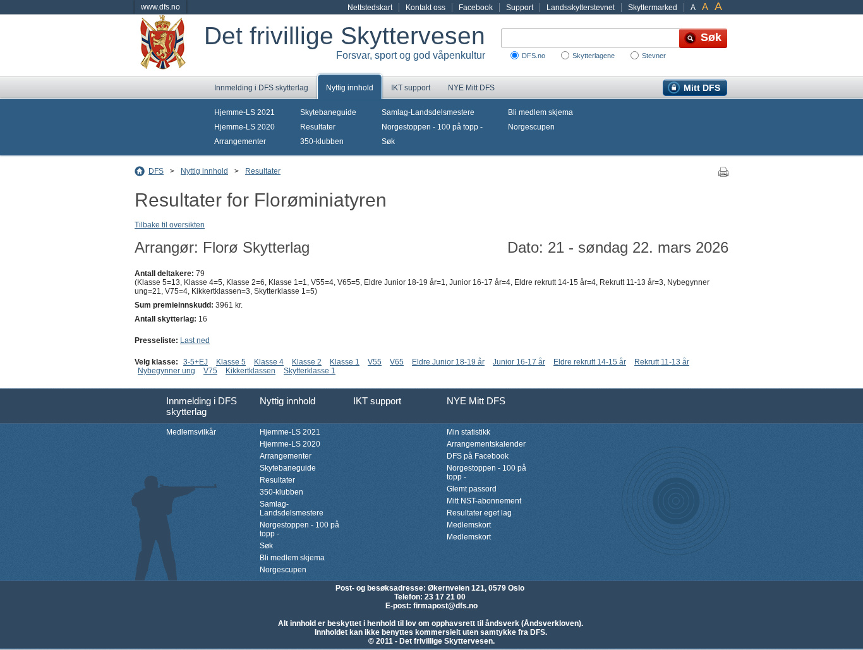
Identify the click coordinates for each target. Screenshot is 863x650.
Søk (388, 141)
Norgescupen (531, 127)
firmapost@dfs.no (445, 605)
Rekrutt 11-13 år (661, 362)
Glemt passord (472, 488)
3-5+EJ (195, 362)
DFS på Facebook (478, 456)
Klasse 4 (269, 362)
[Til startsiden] (169, 45)
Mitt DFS (702, 88)
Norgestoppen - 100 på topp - (432, 127)
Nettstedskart (369, 7)
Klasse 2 (307, 362)
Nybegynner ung (166, 370)
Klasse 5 (231, 362)
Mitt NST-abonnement (484, 501)
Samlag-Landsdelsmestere (428, 112)
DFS (156, 171)
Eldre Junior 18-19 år (448, 362)
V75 (210, 370)
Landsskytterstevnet (580, 7)
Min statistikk (468, 432)
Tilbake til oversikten (170, 224)
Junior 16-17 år (519, 362)
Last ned (195, 340)
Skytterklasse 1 (309, 370)
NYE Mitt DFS (471, 87)
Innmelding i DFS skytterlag (261, 87)
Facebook (476, 7)
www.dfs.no (160, 7)
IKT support (410, 87)
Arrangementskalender (486, 444)
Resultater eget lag (479, 513)
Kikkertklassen (250, 370)
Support (519, 7)
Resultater (317, 127)
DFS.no (533, 55)
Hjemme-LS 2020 (244, 127)
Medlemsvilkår (191, 432)
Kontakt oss (425, 7)
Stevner (654, 55)
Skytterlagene (593, 55)
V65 (397, 362)
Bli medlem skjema (540, 112)
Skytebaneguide (328, 112)
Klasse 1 (344, 362)
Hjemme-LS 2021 (244, 112)
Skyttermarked (652, 7)
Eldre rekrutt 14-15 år (589, 362)
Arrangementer (240, 141)
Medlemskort (469, 525)
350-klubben (322, 141)
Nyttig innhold (349, 87)
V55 (375, 362)
